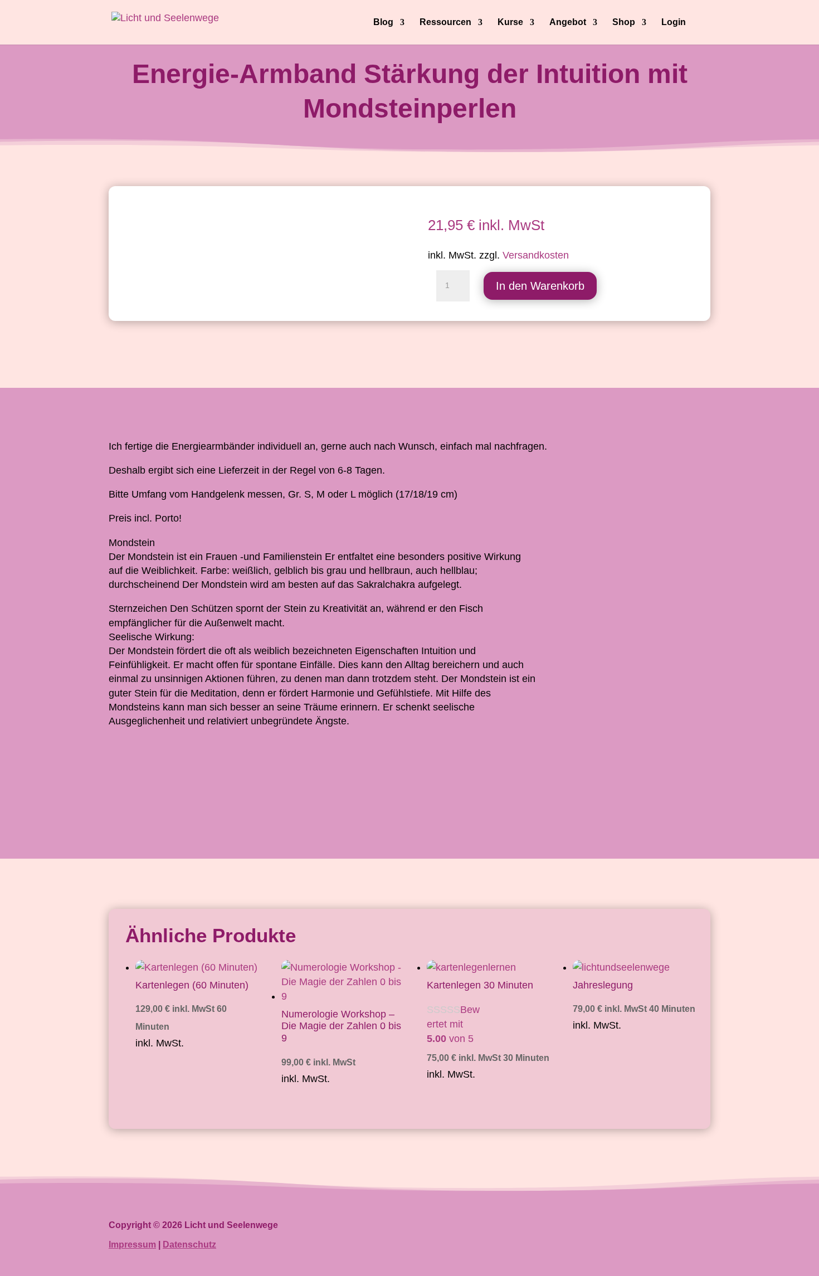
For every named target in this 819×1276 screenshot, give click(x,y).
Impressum (132, 1244)
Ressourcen (445, 22)
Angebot (567, 22)
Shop (623, 22)
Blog (383, 22)
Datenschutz (189, 1244)
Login (673, 22)
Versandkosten (536, 255)
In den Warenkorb (540, 286)
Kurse (510, 22)
